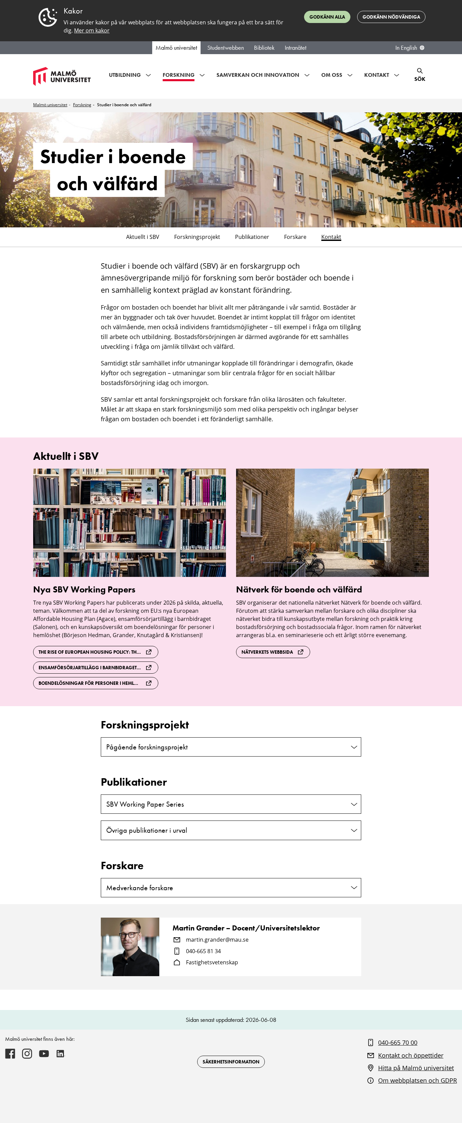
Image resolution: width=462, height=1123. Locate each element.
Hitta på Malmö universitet (416, 1068)
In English (406, 48)
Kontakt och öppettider (410, 1055)
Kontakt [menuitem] (376, 74)
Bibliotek (264, 48)
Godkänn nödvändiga (391, 17)
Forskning (82, 105)
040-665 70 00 (397, 1042)
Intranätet (295, 48)
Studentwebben (225, 48)
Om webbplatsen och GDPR (417, 1080)
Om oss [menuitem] (331, 74)
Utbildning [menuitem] (125, 74)
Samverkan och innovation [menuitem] (257, 74)
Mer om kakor (92, 30)
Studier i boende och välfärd (124, 105)
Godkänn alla (327, 17)
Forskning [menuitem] (178, 74)
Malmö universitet (176, 48)
